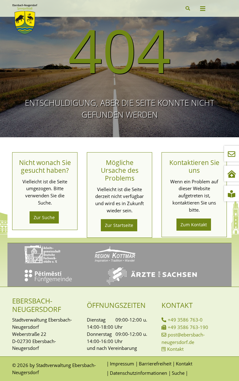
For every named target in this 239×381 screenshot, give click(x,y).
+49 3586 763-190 (188, 327)
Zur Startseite (119, 225)
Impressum (122, 363)
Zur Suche (44, 217)
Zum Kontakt (193, 225)
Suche (178, 373)
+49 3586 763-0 (185, 320)
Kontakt (175, 349)
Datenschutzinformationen (138, 373)
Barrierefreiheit (155, 363)
